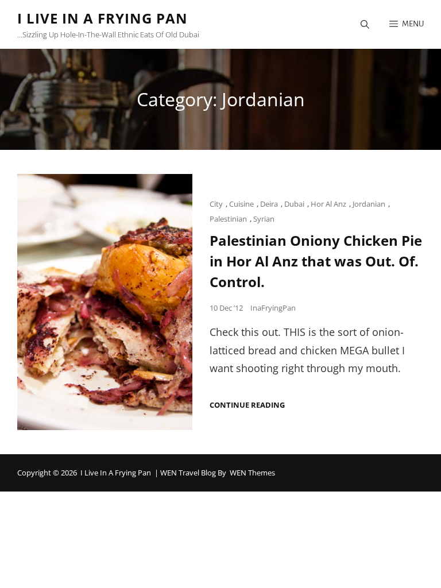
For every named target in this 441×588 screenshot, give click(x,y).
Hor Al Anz (328, 204)
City (216, 204)
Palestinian (228, 219)
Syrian (263, 219)
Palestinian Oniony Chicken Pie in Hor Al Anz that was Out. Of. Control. (316, 261)
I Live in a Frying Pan (102, 18)
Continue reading (247, 405)
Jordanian (369, 204)
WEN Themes (252, 472)
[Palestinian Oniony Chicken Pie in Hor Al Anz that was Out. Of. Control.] (104, 302)
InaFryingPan (273, 308)
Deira (269, 204)
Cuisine (241, 204)
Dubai (294, 204)
